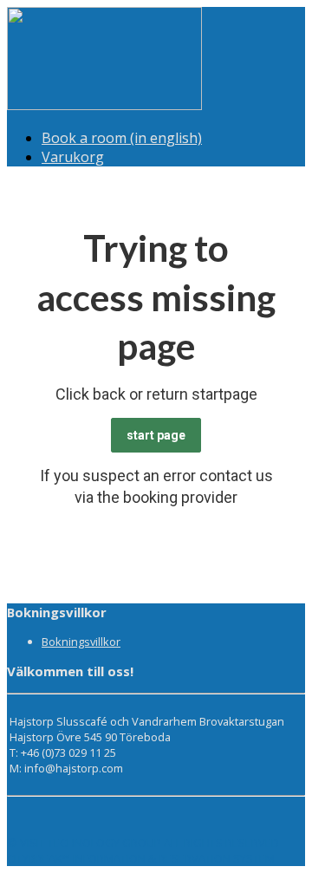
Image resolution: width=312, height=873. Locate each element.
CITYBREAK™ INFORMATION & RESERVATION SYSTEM (141, 858)
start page (156, 435)
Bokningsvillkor (81, 641)
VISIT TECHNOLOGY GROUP (90, 842)
